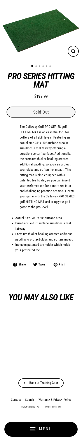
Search (29, 399)
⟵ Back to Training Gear (41, 383)
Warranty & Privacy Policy (54, 399)
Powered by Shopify (52, 407)
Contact (16, 399)
